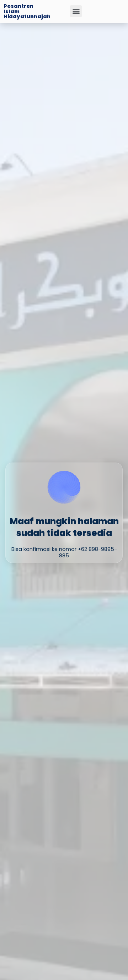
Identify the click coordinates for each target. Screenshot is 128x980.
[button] (76, 11)
